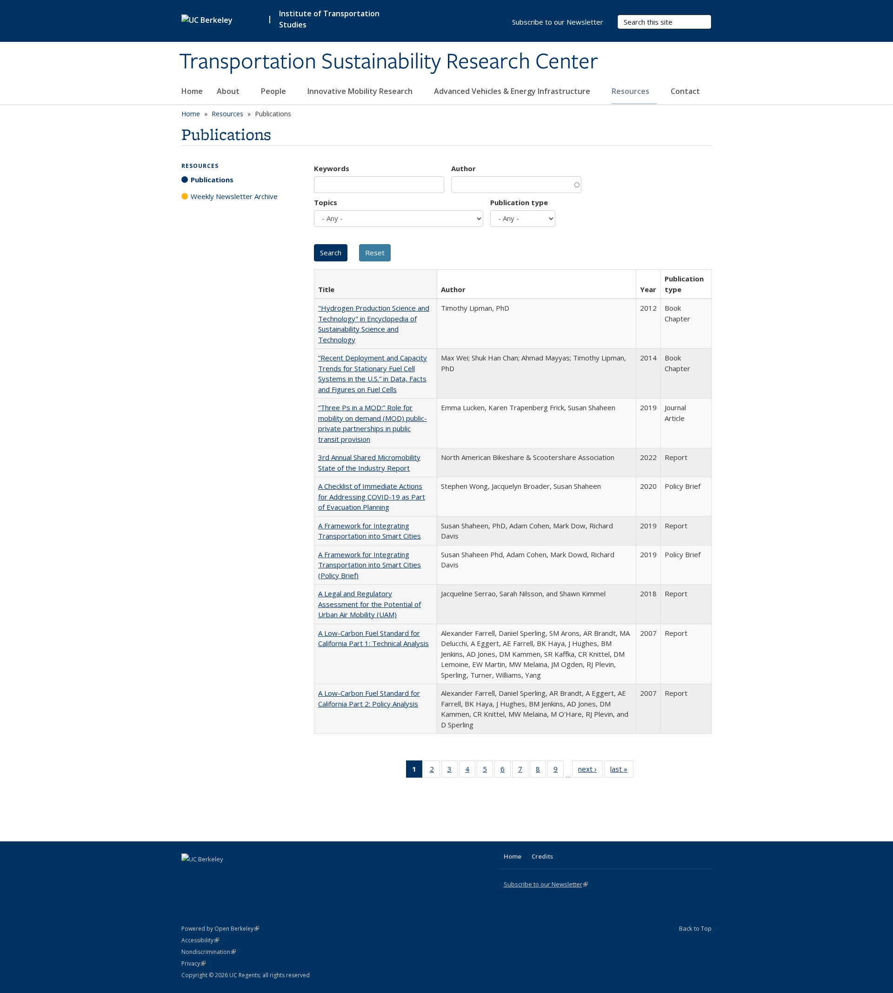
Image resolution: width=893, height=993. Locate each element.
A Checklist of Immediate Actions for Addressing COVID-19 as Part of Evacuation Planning (371, 496)
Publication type (519, 202)
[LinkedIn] (208, 874)
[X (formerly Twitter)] (189, 874)
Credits (542, 856)
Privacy (193, 963)
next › (590, 771)
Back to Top (695, 928)
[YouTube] (226, 874)
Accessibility (200, 940)
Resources (631, 91)
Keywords (331, 168)
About (229, 91)
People (274, 91)
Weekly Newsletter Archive (234, 196)
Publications (212, 179)
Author (463, 168)
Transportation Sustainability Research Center (388, 62)
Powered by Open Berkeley (220, 929)
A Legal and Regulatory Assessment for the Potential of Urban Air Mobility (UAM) (369, 604)
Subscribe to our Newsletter (557, 22)
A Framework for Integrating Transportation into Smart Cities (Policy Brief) (369, 565)
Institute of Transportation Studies (329, 19)
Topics (325, 202)
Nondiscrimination (208, 952)
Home (192, 91)
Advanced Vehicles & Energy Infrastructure (513, 91)
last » (621, 771)
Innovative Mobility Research (360, 91)
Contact (685, 91)
